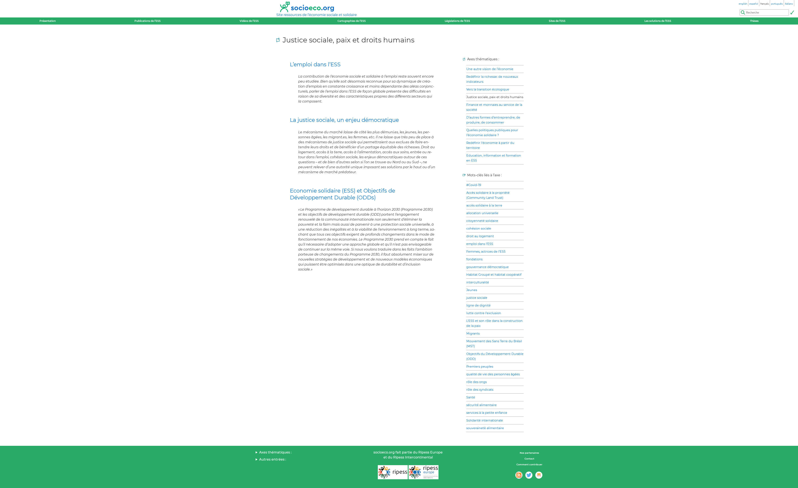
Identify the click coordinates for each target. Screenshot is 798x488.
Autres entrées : (272, 459)
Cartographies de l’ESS (351, 20)
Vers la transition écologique (487, 89)
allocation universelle (482, 213)
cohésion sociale (478, 228)
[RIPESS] (393, 472)
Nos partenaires (529, 452)
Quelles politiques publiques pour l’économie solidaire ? (492, 132)
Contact (529, 458)
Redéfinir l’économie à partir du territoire (490, 145)
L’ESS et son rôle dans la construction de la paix (494, 323)
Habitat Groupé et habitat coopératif (493, 275)
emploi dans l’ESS (479, 244)
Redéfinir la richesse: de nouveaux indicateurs (492, 79)
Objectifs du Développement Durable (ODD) (494, 356)
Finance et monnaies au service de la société (494, 107)
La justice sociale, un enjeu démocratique (344, 120)
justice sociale (476, 298)
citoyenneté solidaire (482, 221)
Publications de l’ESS (147, 20)
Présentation (47, 20)
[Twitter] (528, 475)
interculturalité (477, 282)
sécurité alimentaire (481, 405)
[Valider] (792, 12)
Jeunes (471, 290)
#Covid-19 (473, 185)
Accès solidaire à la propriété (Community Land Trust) (488, 195)
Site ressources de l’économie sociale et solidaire (316, 15)
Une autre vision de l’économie (489, 69)
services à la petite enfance (486, 413)
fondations (474, 259)
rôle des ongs (476, 382)
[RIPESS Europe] (423, 472)
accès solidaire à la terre (484, 205)
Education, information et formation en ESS (493, 158)
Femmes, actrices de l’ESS (486, 251)
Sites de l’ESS (557, 20)
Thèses (754, 20)
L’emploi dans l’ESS (315, 64)
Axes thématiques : (275, 452)
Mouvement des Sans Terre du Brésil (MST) (494, 343)
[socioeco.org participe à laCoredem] (538, 475)
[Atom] (518, 475)
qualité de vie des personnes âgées (493, 374)
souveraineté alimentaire (485, 428)
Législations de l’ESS (457, 20)
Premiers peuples (479, 366)
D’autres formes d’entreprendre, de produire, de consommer (493, 120)
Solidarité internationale (484, 420)
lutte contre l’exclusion (483, 313)
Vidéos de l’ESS (249, 20)
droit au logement (480, 236)
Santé (470, 397)
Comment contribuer (529, 464)
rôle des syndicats (479, 390)
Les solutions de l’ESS (657, 20)
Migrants (473, 333)
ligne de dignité (478, 305)
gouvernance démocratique (487, 267)
